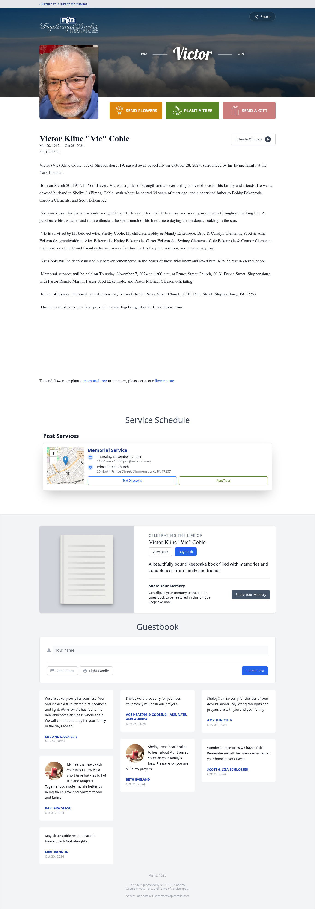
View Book (160, 551)
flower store (164, 380)
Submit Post (255, 671)
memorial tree (95, 380)
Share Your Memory (251, 594)
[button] (65, 460)
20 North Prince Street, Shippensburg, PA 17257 (134, 471)
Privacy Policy (144, 889)
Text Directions (132, 480)
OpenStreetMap (162, 896)
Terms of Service (170, 889)
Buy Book (186, 551)
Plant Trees (223, 480)
